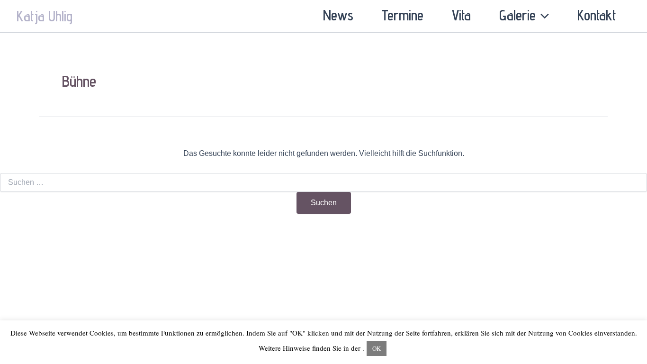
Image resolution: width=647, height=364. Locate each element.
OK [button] (376, 348)
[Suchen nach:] (323, 182)
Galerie (517, 15)
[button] (542, 15)
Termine (402, 15)
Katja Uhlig (44, 16)
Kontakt (596, 15)
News (338, 15)
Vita (461, 15)
